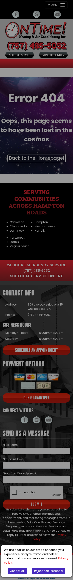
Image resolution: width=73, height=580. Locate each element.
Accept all (17, 571)
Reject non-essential (48, 571)
